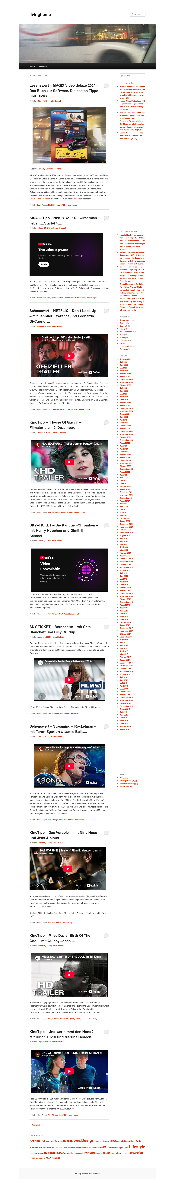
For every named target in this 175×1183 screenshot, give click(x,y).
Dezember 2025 (126, 379)
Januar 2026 (125, 376)
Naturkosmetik (77, 1153)
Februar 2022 (125, 486)
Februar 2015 (125, 726)
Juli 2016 (123, 677)
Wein (44, 1159)
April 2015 (124, 720)
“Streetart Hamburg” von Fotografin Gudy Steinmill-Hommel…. (132, 301)
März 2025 (124, 399)
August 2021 (125, 501)
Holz (53, 1147)
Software (57, 205)
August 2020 (125, 535)
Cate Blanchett (53, 713)
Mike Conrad (56, 101)
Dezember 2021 (126, 492)
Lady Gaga (56, 512)
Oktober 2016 (125, 668)
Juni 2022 (124, 477)
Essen (106, 1140)
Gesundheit (129, 1140)
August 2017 (125, 639)
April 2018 (124, 616)
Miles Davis (64, 1019)
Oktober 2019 (125, 564)
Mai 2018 (123, 613)
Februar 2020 (125, 553)
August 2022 (125, 472)
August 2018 (125, 605)
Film (72, 298)
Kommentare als (129, 783)
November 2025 (126, 382)
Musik (56, 1153)
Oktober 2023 (125, 437)
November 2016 (126, 665)
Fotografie (124, 328)
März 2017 (124, 654)
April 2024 (124, 419)
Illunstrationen (126, 331)
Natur (69, 1153)
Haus (49, 1147)
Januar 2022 (125, 489)
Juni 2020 (124, 541)
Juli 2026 (123, 362)
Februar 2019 (125, 587)
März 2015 (124, 723)
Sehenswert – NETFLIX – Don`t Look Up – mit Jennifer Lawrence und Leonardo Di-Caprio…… (63, 316)
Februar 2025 (125, 402)
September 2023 (126, 440)
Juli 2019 (123, 573)
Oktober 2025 (125, 385)
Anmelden (124, 777)
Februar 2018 (125, 622)
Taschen (126, 1153)
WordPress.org (126, 786)
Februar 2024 (125, 425)
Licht (126, 1147)
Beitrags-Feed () (128, 780)
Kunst (53, 298)
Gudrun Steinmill (59, 228)
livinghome (40, 14)
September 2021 (126, 498)
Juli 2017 (123, 642)
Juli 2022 (123, 475)
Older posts (35, 1125)
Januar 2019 (125, 590)
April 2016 (124, 686)
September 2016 (126, 671)
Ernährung (99, 1141)
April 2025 (124, 396)
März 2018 (124, 619)
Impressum (43, 66)
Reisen (123, 343)
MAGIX (51, 205)
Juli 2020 (123, 538)
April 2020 (124, 547)
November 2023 (126, 434)
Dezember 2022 (126, 460)
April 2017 (124, 651)
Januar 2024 (125, 428)
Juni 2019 (124, 576)
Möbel (62, 1153)
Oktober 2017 (125, 634)
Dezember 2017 (126, 628)
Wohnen (123, 349)
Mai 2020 (123, 544)
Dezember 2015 (126, 697)
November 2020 (126, 527)
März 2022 (124, 483)
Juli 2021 (123, 503)
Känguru (55, 614)
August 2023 (125, 443)
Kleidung (76, 1147)
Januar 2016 (125, 694)
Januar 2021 (125, 521)
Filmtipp (55, 1115)
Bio (61, 1141)
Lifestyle (59, 298)
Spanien (114, 1153)
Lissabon (33, 1153)
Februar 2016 (125, 691)
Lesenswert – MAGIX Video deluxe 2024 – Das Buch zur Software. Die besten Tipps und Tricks (64, 90)
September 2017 (126, 636)
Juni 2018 (124, 610)
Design (123, 326)
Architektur (41, 298)
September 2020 (126, 532)
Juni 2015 (124, 714)
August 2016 (125, 674)
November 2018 (126, 596)
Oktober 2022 (125, 466)
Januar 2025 (125, 405)
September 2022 (126, 469)
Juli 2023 (123, 445)
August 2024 (125, 414)
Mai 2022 (123, 480)
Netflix (77, 298)
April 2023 (124, 448)
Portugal (89, 1153)
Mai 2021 (123, 509)
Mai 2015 (123, 717)
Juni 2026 (124, 365)
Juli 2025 (123, 388)
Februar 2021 (125, 518)
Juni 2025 (124, 391)
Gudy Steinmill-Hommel (51, 168)
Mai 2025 (123, 393)
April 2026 (124, 370)
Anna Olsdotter (57, 326)
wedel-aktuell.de (126, 235)
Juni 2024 (124, 417)
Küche (107, 1147)
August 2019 (125, 570)
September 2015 (126, 706)
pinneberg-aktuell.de (128, 266)
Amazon (76, 198)
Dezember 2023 (126, 431)
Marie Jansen (57, 540)
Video (64, 205)
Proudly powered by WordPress (87, 1173)
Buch (39, 205)
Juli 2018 (123, 607)
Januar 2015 (125, 729)
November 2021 (126, 495)
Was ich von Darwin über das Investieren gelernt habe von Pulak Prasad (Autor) (132, 115)
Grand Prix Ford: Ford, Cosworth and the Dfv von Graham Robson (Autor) (131, 135)
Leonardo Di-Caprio (59, 409)
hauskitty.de (125, 252)
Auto (57, 1141)
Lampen (119, 1147)
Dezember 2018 (126, 593)
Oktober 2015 (125, 703)
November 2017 (126, 631)
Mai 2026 (123, 367)
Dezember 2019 (126, 558)
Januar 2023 (125, 457)
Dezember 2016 (126, 662)
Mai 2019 (123, 579)
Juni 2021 (124, 506)
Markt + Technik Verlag (40, 198)
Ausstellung (50, 1141)
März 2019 (124, 584)
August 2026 (125, 359)
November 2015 (126, 700)
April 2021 (124, 512)
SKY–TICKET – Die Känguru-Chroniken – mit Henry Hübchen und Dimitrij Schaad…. (64, 530)
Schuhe (105, 1153)
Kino (48, 298)
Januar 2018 (125, 625)
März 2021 (124, 515)
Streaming (63, 819)
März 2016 (124, 688)
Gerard (123, 307)
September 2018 (126, 602)
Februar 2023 (125, 454)
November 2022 (126, 463)
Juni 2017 (124, 645)
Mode (49, 1153)
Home (32, 66)
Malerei (41, 1153)
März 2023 (124, 451)
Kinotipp (69, 1147)
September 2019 (126, 567)
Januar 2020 (125, 555)
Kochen (83, 1147)
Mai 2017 (123, 648)
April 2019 (124, 581)
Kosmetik (91, 1147)
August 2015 (125, 709)
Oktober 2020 (125, 529)
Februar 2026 (125, 373)
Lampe (113, 1148)
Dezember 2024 (126, 408)
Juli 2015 (123, 712)
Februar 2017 (125, 657)
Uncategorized (126, 346)
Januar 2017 (125, 660)
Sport (119, 1153)
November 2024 (126, 411)
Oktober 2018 (125, 599)
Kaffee (58, 1147)
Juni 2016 (124, 680)
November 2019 (126, 561)
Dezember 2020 (126, 524)
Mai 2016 (123, 683)
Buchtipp (75, 1140)
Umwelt (134, 1153)
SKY (61, 614)
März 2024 (124, 422)
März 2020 (124, 550)
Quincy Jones (74, 1019)
